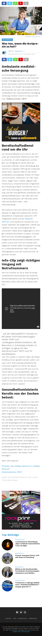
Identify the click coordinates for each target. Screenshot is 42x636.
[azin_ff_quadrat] (21, 141)
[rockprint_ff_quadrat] (21, 529)
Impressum (33, 618)
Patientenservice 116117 (12, 472)
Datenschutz (23, 618)
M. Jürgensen (17, 51)
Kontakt (8, 618)
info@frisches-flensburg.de (21, 631)
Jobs (14, 618)
